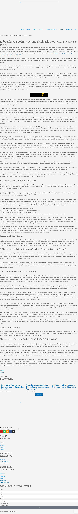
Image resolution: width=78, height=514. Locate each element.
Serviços (34, 29)
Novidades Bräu (4, 503)
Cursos (28, 29)
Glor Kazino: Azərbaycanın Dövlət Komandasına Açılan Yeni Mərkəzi (37, 387)
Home (22, 29)
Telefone (2, 498)
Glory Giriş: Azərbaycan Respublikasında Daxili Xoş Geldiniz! (12, 387)
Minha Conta (69, 29)
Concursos (41, 29)
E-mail (1, 494)
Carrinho (61, 29)
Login (75, 29)
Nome (1, 489)
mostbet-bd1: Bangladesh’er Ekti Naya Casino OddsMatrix (64, 386)
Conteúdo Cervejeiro (52, 29)
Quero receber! (4, 505)
